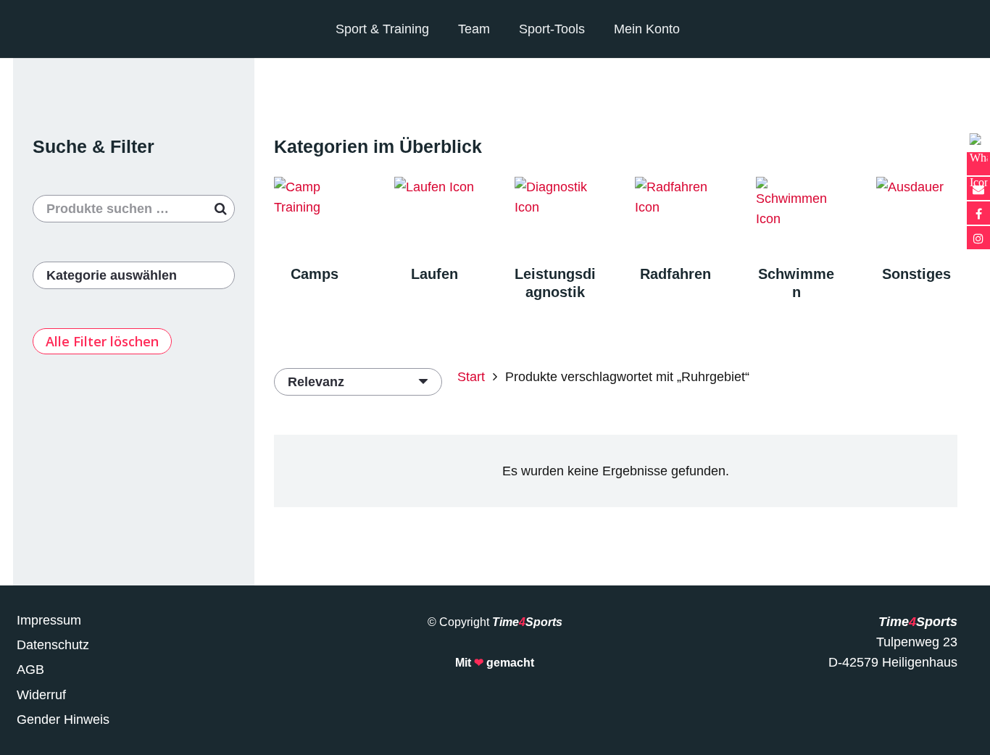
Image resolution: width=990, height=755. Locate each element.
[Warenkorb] (941, 29)
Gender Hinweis (63, 719)
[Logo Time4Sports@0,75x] (76, 29)
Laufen (434, 274)
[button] (911, 29)
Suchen (221, 208)
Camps (314, 274)
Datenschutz (53, 645)
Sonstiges (916, 274)
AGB (30, 669)
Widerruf (41, 695)
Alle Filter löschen (102, 341)
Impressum (49, 620)
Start (471, 377)
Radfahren (675, 274)
